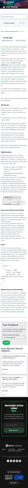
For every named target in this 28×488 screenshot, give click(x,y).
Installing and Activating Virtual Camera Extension (13, 357)
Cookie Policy (21, 449)
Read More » (5, 369)
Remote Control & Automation (11, 31)
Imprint (4, 449)
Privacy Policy (12, 449)
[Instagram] (8, 461)
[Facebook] (11, 461)
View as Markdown (21, 40)
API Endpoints (14, 145)
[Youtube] (14, 461)
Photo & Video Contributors (14, 450)
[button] (14, 472)
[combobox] (14, 17)
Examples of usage (16, 73)
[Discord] (20, 461)
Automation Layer (19, 65)
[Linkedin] (17, 461)
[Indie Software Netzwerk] (8, 477)
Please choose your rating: (11, 335)
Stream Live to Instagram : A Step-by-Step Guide (12, 378)
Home (2, 31)
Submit (6, 342)
